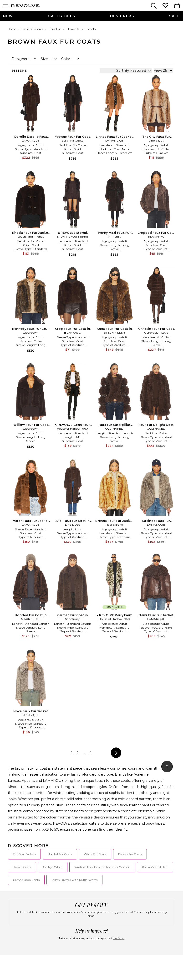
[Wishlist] (165, 6)
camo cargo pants (26, 880)
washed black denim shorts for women (102, 867)
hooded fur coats (60, 854)
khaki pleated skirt (155, 867)
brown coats (22, 867)
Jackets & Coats (32, 29)
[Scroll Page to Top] (167, 766)
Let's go (118, 938)
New (8, 16)
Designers (122, 16)
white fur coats (95, 854)
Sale (174, 16)
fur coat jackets (24, 854)
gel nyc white (52, 867)
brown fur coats (130, 854)
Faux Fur (55, 29)
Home (12, 29)
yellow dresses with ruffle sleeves (74, 880)
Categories (61, 16)
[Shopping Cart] (177, 6)
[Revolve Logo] (25, 7)
